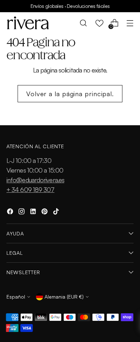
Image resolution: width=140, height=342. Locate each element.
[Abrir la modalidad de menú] (129, 23)
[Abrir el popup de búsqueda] (83, 23)
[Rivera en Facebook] (10, 212)
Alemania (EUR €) (64, 297)
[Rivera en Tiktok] (56, 212)
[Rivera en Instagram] (22, 212)
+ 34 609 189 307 (30, 189)
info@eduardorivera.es (35, 180)
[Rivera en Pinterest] (45, 212)
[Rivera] (28, 23)
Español (15, 297)
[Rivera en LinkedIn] (33, 212)
